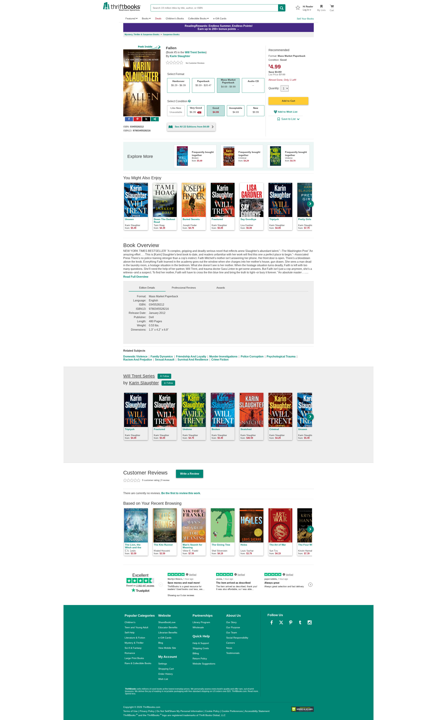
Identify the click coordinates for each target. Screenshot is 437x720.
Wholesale (198, 627)
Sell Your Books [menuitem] (305, 18)
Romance (130, 653)
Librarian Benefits (167, 632)
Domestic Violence (135, 356)
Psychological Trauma (281, 356)
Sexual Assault (164, 359)
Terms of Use (130, 711)
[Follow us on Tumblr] (300, 622)
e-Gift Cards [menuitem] (219, 18)
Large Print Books (134, 658)
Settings (162, 663)
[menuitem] (308, 7)
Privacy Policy (147, 711)
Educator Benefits (167, 627)
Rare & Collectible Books (138, 663)
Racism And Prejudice (137, 359)
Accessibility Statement (257, 711)
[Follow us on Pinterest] (291, 622)
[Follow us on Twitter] (281, 622)
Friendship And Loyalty (191, 356)
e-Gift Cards (164, 637)
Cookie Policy (212, 711)
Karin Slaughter (180, 56)
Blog (160, 642)
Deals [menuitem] (158, 18)
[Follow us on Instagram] (310, 622)
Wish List (163, 679)
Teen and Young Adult (136, 627)
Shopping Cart (166, 668)
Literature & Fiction (135, 637)
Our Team (231, 632)
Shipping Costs (201, 648)
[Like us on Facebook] (271, 622)
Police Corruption (252, 356)
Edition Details (147, 287)
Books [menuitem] (145, 18)
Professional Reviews (184, 287)
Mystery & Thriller (134, 642)
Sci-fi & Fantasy (133, 648)
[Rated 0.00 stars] (174, 63)
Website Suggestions (204, 663)
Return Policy (200, 658)
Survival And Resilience (193, 359)
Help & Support (201, 643)
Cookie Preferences (232, 711)
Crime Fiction (220, 359)
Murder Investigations (223, 356)
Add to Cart (288, 100)
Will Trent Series (195, 52)
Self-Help (130, 632)
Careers (230, 642)
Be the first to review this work (180, 493)
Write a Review (189, 473)
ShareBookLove (166, 622)
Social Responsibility (237, 637)
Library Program (201, 622)
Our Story (231, 622)
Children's (130, 622)
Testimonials (232, 653)
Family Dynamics (162, 356)
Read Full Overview (135, 276)
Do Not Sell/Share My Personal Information (180, 711)
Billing (196, 653)
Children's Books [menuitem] (175, 18)
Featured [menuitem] (130, 18)
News (229, 648)
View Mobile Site (167, 648)
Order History (165, 674)
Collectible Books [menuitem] (197, 18)
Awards (220, 287)
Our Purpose (233, 627)
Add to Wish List (287, 111)
